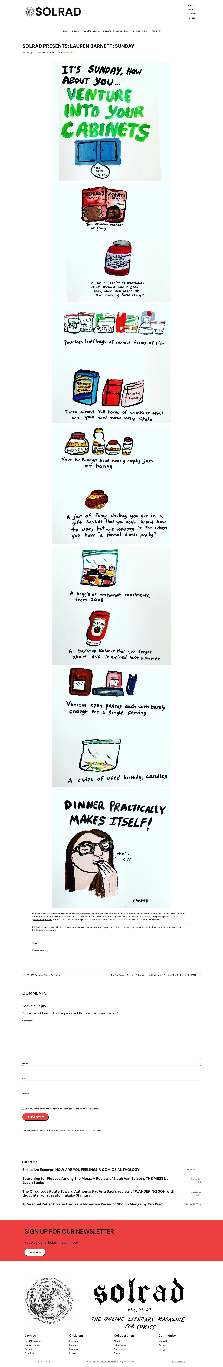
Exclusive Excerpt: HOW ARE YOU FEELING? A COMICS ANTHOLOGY (81, 1170)
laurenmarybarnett (43, 919)
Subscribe (35, 1252)
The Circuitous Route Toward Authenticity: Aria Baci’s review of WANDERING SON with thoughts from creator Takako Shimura (98, 1193)
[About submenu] (196, 6)
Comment (27, 1020)
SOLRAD (58, 11)
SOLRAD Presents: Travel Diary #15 (43, 975)
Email (25, 1078)
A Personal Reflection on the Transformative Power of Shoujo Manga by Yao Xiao (92, 1204)
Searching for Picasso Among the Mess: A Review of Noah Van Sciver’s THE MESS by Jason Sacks (95, 1181)
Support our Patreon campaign (116, 927)
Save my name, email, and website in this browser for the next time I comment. (62, 1108)
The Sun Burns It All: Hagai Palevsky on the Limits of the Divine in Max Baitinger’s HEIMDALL (153, 975)
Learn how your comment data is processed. (81, 1130)
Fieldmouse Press (108, 1361)
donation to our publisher (169, 927)
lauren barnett (40, 950)
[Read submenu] (194, 10)
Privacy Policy (178, 1361)
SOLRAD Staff (39, 52)
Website (26, 1093)
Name (25, 1063)
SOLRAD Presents (56, 52)
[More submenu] (148, 31)
